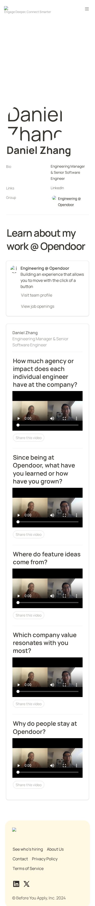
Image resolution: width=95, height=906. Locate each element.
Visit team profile (36, 295)
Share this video (29, 437)
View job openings (37, 306)
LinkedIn (57, 187)
